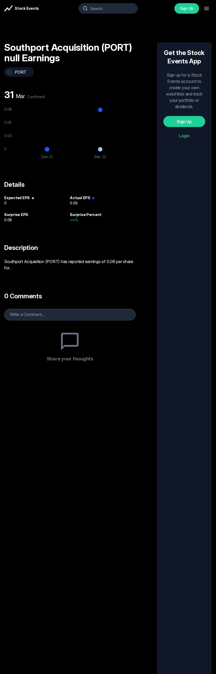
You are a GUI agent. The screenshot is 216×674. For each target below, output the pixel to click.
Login (184, 135)
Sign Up (187, 8)
